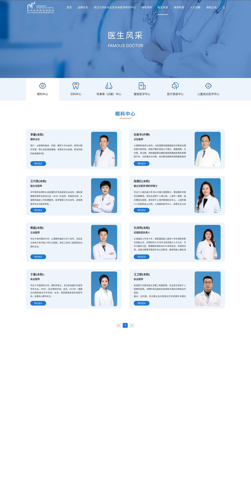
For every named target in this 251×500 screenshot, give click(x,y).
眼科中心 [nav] (42, 94)
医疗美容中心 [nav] (175, 94)
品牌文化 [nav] (83, 7)
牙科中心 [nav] (75, 94)
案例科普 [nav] (179, 7)
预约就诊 (38, 163)
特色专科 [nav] (146, 7)
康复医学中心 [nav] (142, 94)
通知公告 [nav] (211, 7)
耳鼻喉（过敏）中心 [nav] (108, 94)
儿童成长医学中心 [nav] (208, 94)
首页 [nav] (69, 7)
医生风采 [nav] (163, 7)
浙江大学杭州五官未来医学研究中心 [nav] (115, 7)
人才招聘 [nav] (195, 7)
